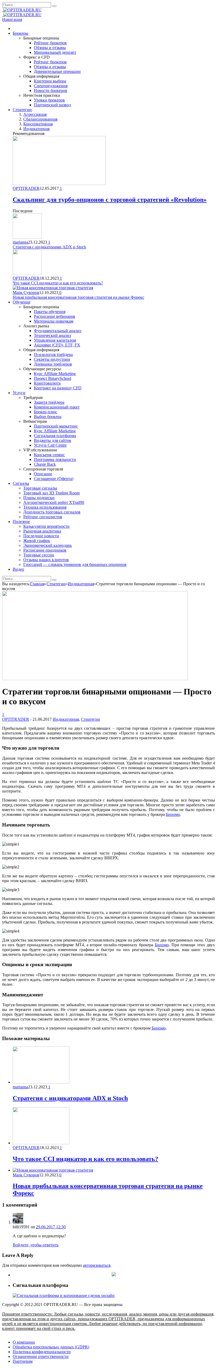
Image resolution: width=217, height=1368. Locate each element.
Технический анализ (52, 335)
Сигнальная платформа (55, 435)
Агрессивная (35, 114)
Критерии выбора (50, 81)
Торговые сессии (38, 555)
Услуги (19, 392)
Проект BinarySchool (52, 378)
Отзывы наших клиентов (46, 559)
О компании (24, 1342)
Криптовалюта (47, 383)
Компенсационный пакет (57, 407)
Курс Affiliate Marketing (55, 373)
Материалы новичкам (53, 321)
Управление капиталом (55, 340)
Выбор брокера (47, 416)
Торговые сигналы (40, 488)
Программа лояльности (55, 459)
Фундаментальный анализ (57, 330)
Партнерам (23, 1361)
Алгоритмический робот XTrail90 (53, 502)
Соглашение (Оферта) (53, 478)
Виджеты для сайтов (52, 440)
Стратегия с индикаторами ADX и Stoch (49, 247)
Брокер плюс (45, 412)
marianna (20, 242)
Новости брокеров (50, 90)
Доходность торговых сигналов (51, 512)
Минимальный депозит (55, 52)
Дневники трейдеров (53, 364)
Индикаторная (36, 128)
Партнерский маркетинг (56, 426)
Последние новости (41, 536)
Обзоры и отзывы (50, 47)
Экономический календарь (47, 545)
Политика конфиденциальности (42, 1351)
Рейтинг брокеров (50, 43)
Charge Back (45, 464)
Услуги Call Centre (50, 445)
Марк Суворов (26, 292)
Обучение (21, 302)
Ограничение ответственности (41, 1356)
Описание (43, 474)
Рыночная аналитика (42, 531)
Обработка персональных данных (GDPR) (51, 1347)
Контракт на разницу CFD (58, 388)
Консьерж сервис (49, 454)
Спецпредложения (50, 85)
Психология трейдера (53, 354)
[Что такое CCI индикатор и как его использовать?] (41, 1143)
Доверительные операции (57, 71)
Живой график (36, 540)
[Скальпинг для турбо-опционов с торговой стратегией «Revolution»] (59, 183)
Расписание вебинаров (54, 316)
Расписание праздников (44, 550)
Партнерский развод (52, 105)
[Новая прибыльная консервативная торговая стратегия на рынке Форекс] (53, 1170)
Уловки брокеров (49, 100)
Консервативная (38, 124)
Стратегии (22, 109)
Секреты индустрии (52, 359)
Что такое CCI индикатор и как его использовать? (58, 283)
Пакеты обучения (49, 311)
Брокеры (20, 33)
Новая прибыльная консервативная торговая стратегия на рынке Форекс (78, 297)
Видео (18, 569)
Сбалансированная (40, 119)
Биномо (173, 814)
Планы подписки (39, 497)
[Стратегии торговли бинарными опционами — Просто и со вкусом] (95, 678)
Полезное (21, 521)
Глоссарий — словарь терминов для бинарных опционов (74, 564)
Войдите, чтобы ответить (35, 1245)
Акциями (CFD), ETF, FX (57, 345)
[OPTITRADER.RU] (22, 10)
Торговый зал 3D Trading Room (51, 493)
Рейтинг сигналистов (42, 516)
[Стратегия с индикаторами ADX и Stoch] (41, 1082)
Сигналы (21, 483)
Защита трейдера (49, 402)
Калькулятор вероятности (46, 526)
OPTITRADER (26, 188)
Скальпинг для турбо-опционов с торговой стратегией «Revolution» (110, 199)
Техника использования (44, 507)
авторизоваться (96, 1265)
